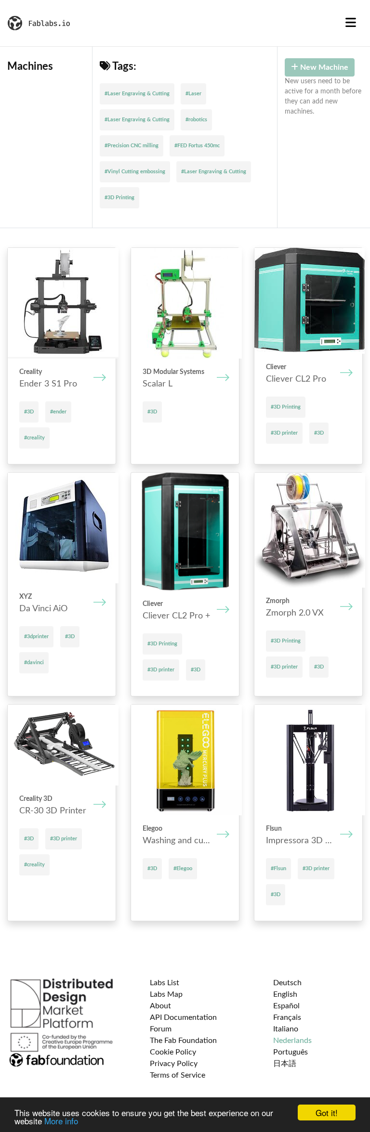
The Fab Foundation (183, 1040)
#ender (58, 411)
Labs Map (166, 994)
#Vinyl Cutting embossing (135, 171)
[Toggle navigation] (350, 23)
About (160, 1006)
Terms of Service (177, 1075)
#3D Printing (119, 197)
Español (286, 1006)
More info (61, 1121)
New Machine (323, 67)
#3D (29, 411)
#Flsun (278, 868)
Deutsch (287, 983)
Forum (161, 1029)
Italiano (285, 1029)
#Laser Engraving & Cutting (137, 93)
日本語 (284, 1064)
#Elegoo (182, 868)
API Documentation (183, 1017)
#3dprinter (36, 636)
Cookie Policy (173, 1052)
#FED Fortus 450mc (197, 145)
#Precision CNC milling (132, 145)
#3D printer (284, 433)
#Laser (193, 93)
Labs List (164, 983)
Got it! (327, 1112)
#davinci (34, 662)
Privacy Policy (174, 1064)
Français (287, 1017)
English (285, 994)
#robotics (196, 119)
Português (290, 1052)
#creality (34, 437)
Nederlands (292, 1040)
